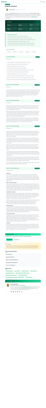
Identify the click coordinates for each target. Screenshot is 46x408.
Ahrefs (20, 288)
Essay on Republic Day (29, 277)
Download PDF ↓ (16, 239)
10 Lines (9, 51)
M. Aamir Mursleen (12, 9)
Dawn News (27, 288)
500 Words (34, 51)
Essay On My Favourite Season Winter (11, 275)
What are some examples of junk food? (12, 259)
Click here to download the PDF (25, 236)
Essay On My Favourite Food (10, 273)
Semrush (23, 288)
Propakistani (31, 288)
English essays (34, 16)
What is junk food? (9, 254)
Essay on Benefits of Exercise (23, 275)
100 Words (15, 51)
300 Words (27, 51)
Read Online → (9, 239)
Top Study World (25, 286)
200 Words (21, 51)
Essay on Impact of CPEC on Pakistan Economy (22, 273)
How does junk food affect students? (12, 262)
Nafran (30, 286)
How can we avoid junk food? (10, 265)
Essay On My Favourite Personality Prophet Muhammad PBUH (15, 277)
